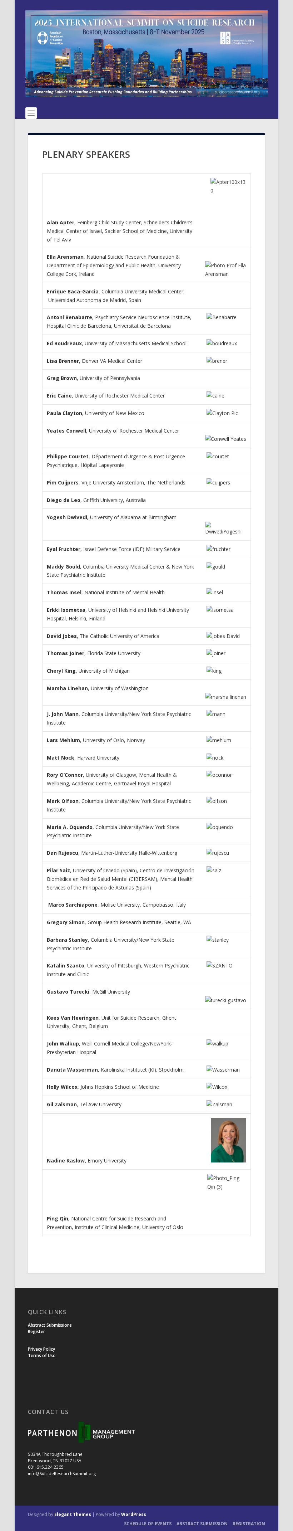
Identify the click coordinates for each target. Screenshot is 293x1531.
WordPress (133, 1514)
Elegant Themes (72, 1514)
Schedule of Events (148, 1524)
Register (36, 1331)
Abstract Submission (202, 1524)
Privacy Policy (41, 1349)
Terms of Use (41, 1355)
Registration (249, 1524)
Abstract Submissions (50, 1325)
